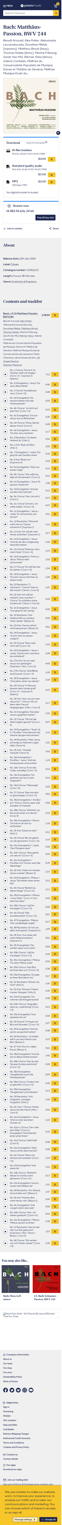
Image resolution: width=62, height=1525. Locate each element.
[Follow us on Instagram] (25, 1390)
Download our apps (12, 1469)
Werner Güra (26, 335)
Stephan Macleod (12, 365)
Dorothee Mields (11, 328)
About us (7, 1359)
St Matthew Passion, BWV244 (20, 315)
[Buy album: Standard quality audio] (51, 174)
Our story (7, 1372)
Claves (14, 264)
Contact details (10, 1459)
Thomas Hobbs (11, 332)
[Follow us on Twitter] (13, 1390)
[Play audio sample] (5, 374)
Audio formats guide (35, 143)
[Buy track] (55, 374)
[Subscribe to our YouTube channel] (32, 1390)
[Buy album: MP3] (51, 182)
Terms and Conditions (13, 1442)
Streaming (8, 1411)
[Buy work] (55, 315)
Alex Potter (26, 321)
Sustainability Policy (12, 1377)
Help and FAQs (10, 1425)
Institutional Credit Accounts (16, 1438)
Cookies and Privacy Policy (16, 1447)
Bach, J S (8, 313)
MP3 (15, 181)
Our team (8, 1363)
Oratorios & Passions (24, 281)
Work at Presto (10, 1381)
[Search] (56, 13)
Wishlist (7, 1416)
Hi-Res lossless (22, 150)
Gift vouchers (9, 1420)
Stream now (21, 206)
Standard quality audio (27, 166)
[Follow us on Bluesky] (19, 1390)
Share (56, 228)
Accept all (50, 1519)
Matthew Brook (29, 328)
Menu (9, 5)
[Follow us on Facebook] (6, 1390)
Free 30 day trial (45, 217)
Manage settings (23, 1519)
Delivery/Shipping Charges (16, 1433)
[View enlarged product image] (31, 105)
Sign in (6, 1407)
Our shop (7, 1368)
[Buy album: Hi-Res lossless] (51, 159)
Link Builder (8, 1429)
